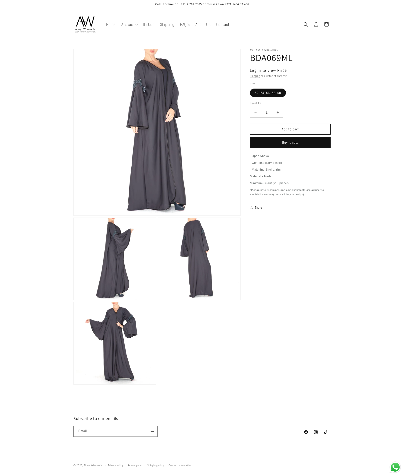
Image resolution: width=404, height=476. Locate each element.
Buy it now (290, 142)
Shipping (255, 76)
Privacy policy (115, 465)
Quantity (255, 103)
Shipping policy (155, 465)
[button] (129, 24)
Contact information (180, 465)
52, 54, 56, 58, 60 (268, 93)
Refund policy (135, 465)
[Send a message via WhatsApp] (395, 467)
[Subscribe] (152, 431)
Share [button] (258, 207)
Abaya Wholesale (93, 465)
